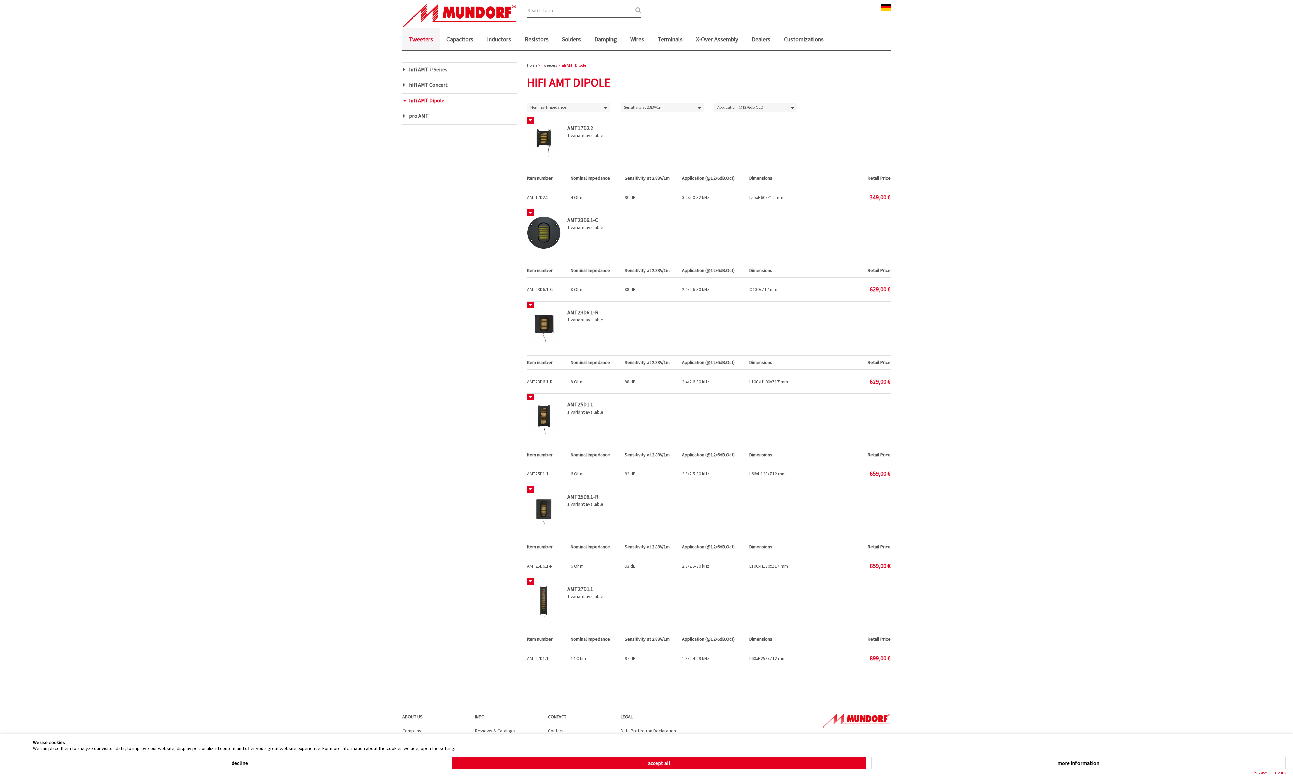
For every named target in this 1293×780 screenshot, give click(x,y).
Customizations (804, 39)
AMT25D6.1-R (540, 566)
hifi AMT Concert (428, 84)
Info (480, 717)
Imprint (1279, 772)
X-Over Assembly (717, 39)
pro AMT (419, 115)
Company (411, 731)
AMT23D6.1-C (540, 289)
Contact (557, 717)
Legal (627, 717)
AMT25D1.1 (538, 474)
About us (412, 717)
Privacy (1260, 772)
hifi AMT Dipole (426, 100)
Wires (637, 39)
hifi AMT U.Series (428, 69)
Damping (605, 39)
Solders (571, 39)
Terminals (670, 39)
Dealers (761, 39)
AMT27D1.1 (538, 658)
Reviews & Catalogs (495, 731)
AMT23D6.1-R (540, 382)
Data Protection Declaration (648, 731)
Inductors (499, 39)
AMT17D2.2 (538, 197)
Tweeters (421, 39)
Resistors (537, 39)
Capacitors (459, 39)
